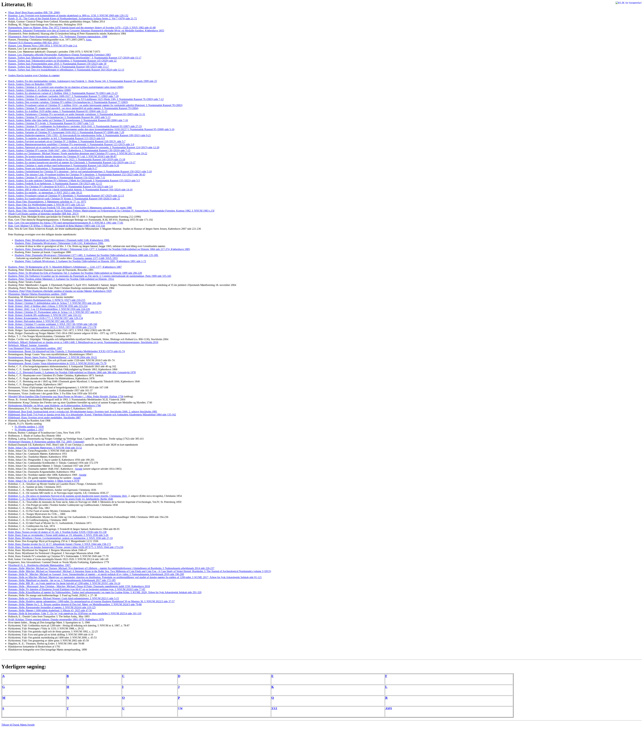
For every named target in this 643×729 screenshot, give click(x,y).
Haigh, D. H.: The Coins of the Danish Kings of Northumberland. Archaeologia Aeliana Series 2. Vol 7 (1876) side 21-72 (72, 18)
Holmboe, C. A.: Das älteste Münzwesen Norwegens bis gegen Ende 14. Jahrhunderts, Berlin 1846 (60, 498)
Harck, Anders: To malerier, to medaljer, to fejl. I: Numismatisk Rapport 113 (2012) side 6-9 (56, 138)
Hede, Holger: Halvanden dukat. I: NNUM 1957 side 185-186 (41, 321)
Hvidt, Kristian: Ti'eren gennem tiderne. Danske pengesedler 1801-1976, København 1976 (56, 619)
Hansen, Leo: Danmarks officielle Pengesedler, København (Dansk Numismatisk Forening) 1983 (59, 54)
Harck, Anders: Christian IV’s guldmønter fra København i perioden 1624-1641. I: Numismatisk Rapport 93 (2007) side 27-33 (75, 126)
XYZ (274, 708)
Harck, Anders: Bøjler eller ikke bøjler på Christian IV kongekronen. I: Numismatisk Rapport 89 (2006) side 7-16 (68, 120)
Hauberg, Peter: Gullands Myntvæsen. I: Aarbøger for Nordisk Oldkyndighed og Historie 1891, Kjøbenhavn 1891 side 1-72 (80, 261)
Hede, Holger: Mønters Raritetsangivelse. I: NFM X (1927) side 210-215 (46, 300)
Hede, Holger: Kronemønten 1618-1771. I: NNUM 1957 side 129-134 (45, 318)
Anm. (89, 39)
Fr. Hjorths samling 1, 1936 (29, 426)
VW (180, 708)
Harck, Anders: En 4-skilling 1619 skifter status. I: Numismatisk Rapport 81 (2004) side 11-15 (57, 111)
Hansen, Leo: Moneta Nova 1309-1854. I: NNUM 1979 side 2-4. (42, 45)
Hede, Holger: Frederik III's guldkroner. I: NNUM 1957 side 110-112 (44, 315)
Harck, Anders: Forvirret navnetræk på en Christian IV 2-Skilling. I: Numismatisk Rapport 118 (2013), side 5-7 (66, 141)
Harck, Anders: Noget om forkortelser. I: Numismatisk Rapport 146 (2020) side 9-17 (52, 168)
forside (78, 468)
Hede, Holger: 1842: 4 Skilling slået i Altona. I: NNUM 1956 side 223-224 (47, 306)
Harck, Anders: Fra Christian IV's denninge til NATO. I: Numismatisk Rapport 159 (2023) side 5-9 (60, 186)
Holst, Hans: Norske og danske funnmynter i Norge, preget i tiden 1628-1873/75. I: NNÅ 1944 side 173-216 (65, 547)
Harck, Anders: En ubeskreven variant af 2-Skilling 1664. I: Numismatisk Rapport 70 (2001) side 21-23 (63, 93)
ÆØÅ (388, 708)
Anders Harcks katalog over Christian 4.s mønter (34, 75)
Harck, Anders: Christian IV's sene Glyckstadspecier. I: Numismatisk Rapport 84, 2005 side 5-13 (59, 117)
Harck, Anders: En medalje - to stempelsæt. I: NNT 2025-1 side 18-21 (45, 192)
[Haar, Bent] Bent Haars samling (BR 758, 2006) (34, 12)
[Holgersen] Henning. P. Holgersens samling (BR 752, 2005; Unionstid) (46, 441)
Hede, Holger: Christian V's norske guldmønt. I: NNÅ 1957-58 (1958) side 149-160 (52, 324)
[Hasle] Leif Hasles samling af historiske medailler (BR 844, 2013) (43, 213)
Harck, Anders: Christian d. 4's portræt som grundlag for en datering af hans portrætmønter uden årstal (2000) (65, 87)
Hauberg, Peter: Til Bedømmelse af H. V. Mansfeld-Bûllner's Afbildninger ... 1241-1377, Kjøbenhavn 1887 (65, 266)
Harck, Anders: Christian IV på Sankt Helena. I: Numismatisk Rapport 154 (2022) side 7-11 (56, 177)
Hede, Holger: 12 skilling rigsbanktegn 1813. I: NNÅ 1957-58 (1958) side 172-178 (52, 327)
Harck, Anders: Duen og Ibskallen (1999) (30, 84)
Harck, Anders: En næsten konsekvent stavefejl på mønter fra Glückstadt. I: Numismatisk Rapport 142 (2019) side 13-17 (71, 162)
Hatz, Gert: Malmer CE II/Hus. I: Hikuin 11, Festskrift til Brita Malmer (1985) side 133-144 (56, 225)
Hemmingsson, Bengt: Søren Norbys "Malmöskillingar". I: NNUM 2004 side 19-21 (52, 357)
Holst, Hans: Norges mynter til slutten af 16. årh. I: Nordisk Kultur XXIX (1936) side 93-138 (57, 532)
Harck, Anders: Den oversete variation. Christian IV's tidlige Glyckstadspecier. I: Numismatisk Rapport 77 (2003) (68, 102)
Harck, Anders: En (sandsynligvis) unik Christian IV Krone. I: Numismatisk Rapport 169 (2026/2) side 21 (64, 198)
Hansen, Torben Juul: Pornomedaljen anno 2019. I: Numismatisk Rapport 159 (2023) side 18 (57, 63)
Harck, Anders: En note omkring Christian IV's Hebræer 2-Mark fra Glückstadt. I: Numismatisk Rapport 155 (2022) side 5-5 (74, 180)
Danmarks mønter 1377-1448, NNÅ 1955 (95, 258)
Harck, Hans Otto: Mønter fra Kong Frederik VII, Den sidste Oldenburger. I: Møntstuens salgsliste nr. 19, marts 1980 (70, 207)
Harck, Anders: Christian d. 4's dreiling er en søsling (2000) (39, 90)
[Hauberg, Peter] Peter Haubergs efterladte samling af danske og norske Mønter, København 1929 (60, 291)
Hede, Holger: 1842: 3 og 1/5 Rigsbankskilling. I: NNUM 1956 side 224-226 (49, 309)
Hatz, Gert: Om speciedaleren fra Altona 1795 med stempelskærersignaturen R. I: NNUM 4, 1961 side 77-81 (65, 222)
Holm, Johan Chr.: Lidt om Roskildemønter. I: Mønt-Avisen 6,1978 (43, 480)
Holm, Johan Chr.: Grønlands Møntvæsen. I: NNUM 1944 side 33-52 (45, 447)
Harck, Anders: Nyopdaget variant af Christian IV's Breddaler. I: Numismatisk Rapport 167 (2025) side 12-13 (66, 195)
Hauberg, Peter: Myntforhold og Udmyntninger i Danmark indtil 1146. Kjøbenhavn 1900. (62, 240)
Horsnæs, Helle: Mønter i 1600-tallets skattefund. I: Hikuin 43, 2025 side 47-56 (50, 610)
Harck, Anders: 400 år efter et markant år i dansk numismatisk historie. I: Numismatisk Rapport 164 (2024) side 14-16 (70, 189)
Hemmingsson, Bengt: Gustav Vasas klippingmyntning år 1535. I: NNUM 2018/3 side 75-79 (57, 363)
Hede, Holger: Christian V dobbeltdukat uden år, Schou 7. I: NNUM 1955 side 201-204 (54, 303)
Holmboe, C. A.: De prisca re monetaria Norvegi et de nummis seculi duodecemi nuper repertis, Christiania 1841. (68, 495)
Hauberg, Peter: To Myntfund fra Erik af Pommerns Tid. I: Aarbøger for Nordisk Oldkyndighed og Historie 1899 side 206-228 (75, 273)
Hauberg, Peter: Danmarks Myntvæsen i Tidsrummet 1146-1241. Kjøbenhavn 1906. (59, 243)
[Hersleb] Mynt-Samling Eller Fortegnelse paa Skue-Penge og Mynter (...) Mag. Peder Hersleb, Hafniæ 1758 (65, 396)
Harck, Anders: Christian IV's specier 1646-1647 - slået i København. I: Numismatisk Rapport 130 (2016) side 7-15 (69, 150)
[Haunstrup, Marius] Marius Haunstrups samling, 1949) (37, 294)
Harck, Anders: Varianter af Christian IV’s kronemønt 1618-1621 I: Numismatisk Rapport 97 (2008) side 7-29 (66, 132)
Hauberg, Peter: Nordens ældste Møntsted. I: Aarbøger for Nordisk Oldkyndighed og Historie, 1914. (61, 279)
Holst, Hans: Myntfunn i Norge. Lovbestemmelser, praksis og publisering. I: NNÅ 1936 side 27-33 (60, 538)
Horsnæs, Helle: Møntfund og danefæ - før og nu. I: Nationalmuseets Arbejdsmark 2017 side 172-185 (62, 580)
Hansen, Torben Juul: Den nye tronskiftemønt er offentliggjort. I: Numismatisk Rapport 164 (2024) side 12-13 (66, 69)
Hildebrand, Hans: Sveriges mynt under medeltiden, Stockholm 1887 (44, 417)
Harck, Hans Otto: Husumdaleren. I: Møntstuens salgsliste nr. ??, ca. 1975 (47, 201)
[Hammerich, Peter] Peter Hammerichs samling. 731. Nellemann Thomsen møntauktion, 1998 (57, 36)
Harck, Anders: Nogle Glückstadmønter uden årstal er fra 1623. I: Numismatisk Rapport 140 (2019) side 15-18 (66, 159)
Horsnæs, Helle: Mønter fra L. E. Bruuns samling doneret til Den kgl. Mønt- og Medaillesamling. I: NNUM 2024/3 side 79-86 (75, 604)
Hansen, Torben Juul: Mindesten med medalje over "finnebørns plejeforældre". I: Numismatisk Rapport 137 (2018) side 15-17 (74, 57)
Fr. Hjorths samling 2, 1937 (29, 429)
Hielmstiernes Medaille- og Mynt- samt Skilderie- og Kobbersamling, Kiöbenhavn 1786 (54, 405)
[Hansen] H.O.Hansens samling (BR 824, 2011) (33, 42)
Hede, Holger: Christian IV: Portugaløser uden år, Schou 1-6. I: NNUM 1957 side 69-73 (54, 312)
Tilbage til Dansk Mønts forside (18, 724)
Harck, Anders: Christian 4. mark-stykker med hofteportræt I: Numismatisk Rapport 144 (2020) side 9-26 (63, 165)
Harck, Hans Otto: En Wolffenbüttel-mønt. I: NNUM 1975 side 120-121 (46, 204)
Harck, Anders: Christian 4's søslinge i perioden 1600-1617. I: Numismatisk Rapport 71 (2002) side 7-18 (63, 96)
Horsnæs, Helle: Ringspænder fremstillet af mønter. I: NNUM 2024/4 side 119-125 (52, 607)
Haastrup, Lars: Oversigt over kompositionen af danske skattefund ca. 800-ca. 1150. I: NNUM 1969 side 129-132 (68, 15)
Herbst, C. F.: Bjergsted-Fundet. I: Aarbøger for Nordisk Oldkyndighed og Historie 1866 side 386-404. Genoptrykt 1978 (72, 372)
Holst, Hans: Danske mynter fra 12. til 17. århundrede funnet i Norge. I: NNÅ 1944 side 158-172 (59, 544)
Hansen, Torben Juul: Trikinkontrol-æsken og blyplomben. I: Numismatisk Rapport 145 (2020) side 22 (62, 60)
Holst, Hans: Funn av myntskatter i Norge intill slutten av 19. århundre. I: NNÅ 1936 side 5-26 (58, 535)
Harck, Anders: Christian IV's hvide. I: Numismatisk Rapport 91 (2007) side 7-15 (51, 123)
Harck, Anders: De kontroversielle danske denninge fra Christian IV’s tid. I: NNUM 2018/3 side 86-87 (62, 156)
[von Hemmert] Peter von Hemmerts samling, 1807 (35, 348)
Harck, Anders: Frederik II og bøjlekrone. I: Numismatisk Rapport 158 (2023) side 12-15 (55, 183)
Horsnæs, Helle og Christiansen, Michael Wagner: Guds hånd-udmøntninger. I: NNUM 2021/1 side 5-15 (63, 598)
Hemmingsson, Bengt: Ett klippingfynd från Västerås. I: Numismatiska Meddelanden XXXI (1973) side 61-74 (66, 351)
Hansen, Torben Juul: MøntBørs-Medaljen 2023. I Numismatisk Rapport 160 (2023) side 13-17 (58, 66)
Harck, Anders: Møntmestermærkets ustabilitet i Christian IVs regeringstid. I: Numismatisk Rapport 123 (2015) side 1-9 (71, 144)
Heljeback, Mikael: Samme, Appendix (28, 345)
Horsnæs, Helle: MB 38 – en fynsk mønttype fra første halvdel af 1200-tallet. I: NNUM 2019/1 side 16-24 (64, 583)
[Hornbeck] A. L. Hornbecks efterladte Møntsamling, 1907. (39, 565)
